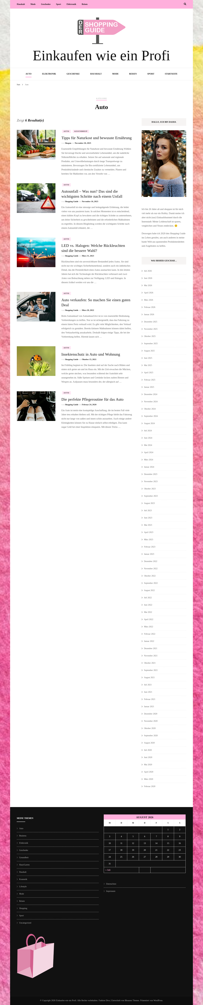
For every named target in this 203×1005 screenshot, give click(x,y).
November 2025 (151, 329)
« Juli (107, 870)
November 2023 (151, 481)
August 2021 (149, 677)
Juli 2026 (148, 271)
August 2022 (149, 590)
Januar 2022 (149, 641)
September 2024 (151, 416)
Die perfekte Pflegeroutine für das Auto (92, 399)
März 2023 (148, 539)
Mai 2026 (148, 285)
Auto (29, 74)
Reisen (85, 4)
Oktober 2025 (150, 336)
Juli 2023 (148, 510)
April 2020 (148, 772)
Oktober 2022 (150, 576)
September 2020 (151, 735)
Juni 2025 (148, 358)
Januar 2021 (149, 706)
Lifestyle (23, 886)
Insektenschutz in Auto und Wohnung (90, 354)
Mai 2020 (148, 764)
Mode (33, 4)
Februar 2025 (149, 380)
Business (22, 836)
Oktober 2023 (150, 489)
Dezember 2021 (150, 648)
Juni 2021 (148, 692)
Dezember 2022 (150, 561)
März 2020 (148, 779)
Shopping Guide (71, 201)
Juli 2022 (148, 598)
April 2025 (148, 372)
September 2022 (151, 583)
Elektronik (71, 4)
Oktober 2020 (150, 728)
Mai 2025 (148, 365)
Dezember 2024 (150, 394)
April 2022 (148, 619)
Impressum (110, 891)
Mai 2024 (148, 445)
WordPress (158, 1000)
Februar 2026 (149, 307)
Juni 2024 (148, 438)
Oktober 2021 (150, 663)
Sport (58, 4)
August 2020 (149, 743)
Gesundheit (81, 131)
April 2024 (148, 452)
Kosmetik (23, 879)
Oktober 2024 (150, 409)
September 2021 (151, 670)
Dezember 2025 (150, 322)
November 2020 (151, 721)
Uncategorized (25, 923)
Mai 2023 (148, 525)
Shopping (23, 908)
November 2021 (151, 656)
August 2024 (149, 423)
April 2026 (148, 293)
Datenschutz (111, 884)
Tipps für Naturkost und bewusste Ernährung (96, 138)
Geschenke (46, 4)
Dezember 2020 (150, 714)
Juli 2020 (148, 750)
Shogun (68, 143)
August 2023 (149, 503)
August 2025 (149, 351)
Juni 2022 (148, 605)
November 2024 (151, 401)
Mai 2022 (148, 612)
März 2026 (148, 300)
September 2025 (151, 343)
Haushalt (21, 4)
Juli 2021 (148, 685)
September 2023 (151, 496)
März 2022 (148, 627)
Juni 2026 (148, 278)
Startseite (171, 74)
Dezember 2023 (150, 474)
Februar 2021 (149, 699)
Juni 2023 (148, 518)
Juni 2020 (148, 757)
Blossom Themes (132, 1000)
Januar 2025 (149, 387)
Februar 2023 (149, 547)
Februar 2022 (149, 634)
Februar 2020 (149, 786)
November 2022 (151, 568)
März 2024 (148, 460)
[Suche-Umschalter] (185, 4)
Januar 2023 (149, 554)
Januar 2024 (149, 467)
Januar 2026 (149, 314)
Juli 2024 (148, 431)
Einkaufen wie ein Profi (101, 55)
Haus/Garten (24, 865)
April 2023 (148, 532)
